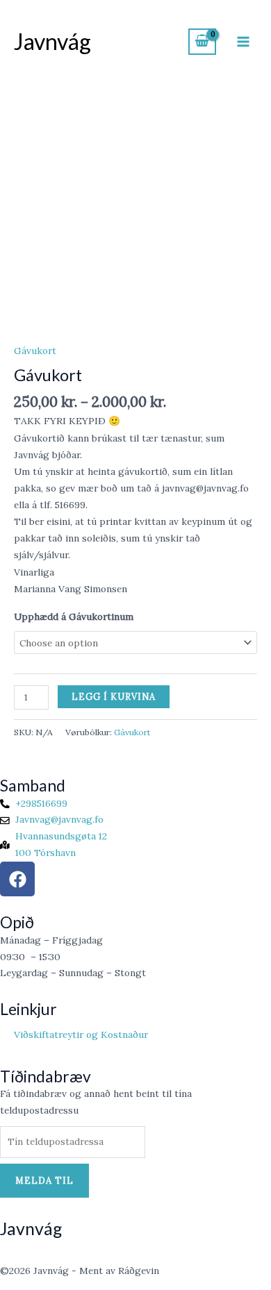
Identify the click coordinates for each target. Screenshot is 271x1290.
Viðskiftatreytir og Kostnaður (81, 1034)
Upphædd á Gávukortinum (73, 616)
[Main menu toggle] (243, 41)
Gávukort (35, 350)
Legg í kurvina (114, 696)
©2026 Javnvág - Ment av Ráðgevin (79, 1270)
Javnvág (52, 41)
